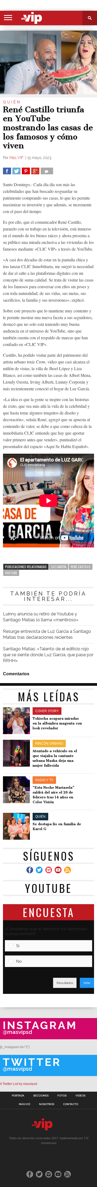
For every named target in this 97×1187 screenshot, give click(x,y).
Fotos (62, 1095)
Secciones (40, 1095)
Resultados (65, 983)
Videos (80, 1095)
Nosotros (46, 1104)
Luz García (58, 566)
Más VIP (16, 158)
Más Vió (24, 1104)
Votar (87, 983)
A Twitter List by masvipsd (18, 1084)
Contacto (70, 1104)
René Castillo (81, 566)
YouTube (11, 573)
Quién (12, 102)
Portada (18, 1095)
